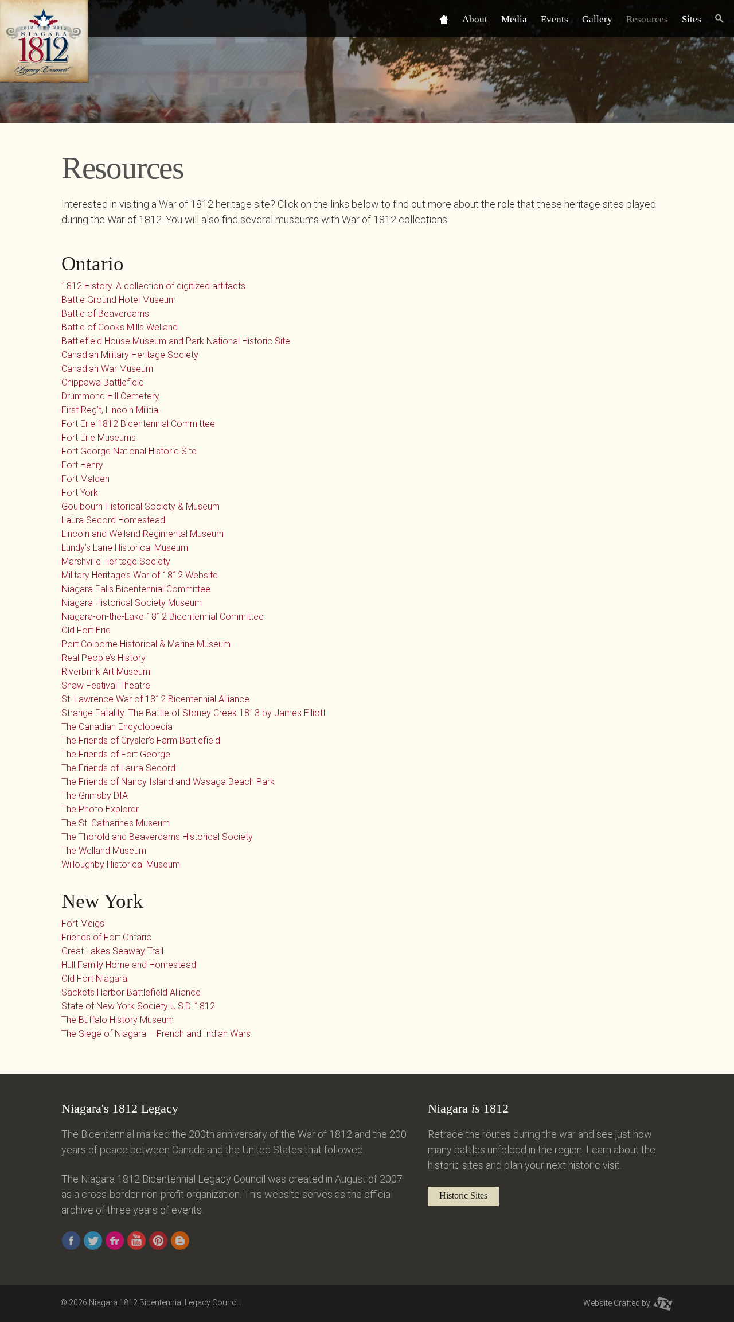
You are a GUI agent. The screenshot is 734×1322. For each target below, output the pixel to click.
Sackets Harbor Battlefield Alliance (131, 992)
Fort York (79, 492)
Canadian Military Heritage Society (129, 354)
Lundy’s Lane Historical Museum (124, 547)
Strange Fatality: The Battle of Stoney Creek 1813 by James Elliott (193, 712)
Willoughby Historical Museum (120, 864)
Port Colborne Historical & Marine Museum (146, 644)
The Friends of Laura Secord (118, 768)
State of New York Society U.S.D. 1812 (138, 1006)
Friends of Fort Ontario (106, 937)
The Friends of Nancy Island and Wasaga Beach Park (168, 781)
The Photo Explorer (100, 809)
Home (443, 19)
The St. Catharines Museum (115, 823)
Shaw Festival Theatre (105, 685)
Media (514, 19)
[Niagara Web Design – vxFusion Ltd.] (663, 1303)
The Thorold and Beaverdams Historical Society (157, 836)
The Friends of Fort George (115, 754)
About (474, 19)
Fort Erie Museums (98, 437)
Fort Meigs (82, 923)
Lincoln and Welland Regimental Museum (142, 533)
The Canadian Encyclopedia (117, 726)
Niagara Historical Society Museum (131, 602)
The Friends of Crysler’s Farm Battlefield (140, 740)
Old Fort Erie (86, 630)
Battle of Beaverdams (105, 313)
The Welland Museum (103, 850)
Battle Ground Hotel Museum (118, 299)
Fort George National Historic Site (129, 451)
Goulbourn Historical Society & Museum (140, 506)
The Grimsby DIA (94, 795)
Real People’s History (103, 657)
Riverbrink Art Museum (105, 671)
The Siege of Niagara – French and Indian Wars (156, 1033)
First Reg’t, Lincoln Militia (109, 410)
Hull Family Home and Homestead (128, 964)
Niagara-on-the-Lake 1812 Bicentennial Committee (162, 616)
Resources (647, 19)
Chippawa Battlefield (102, 382)
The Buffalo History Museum (117, 1019)
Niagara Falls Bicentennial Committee (135, 589)
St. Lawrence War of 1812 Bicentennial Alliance (155, 699)
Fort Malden (85, 478)
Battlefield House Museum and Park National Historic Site (175, 341)
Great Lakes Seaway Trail (112, 951)
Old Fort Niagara (94, 978)
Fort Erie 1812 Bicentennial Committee (138, 423)
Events (554, 19)
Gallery (597, 19)
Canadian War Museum (107, 368)
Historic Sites (463, 1195)
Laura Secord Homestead (113, 520)
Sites (691, 19)
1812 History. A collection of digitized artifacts (153, 286)
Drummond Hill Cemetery (110, 396)
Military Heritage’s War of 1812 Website (139, 575)
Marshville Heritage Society (115, 561)
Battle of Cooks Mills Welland (119, 327)
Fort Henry (82, 465)
